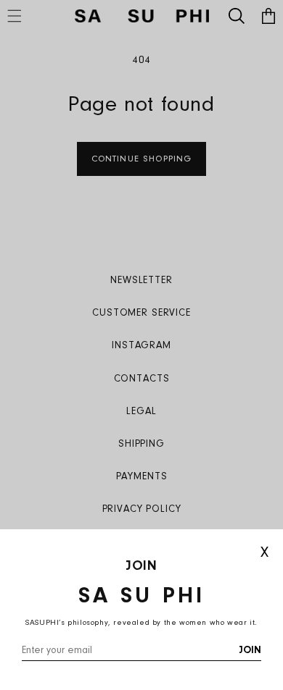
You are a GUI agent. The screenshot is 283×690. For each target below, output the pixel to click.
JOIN (250, 651)
